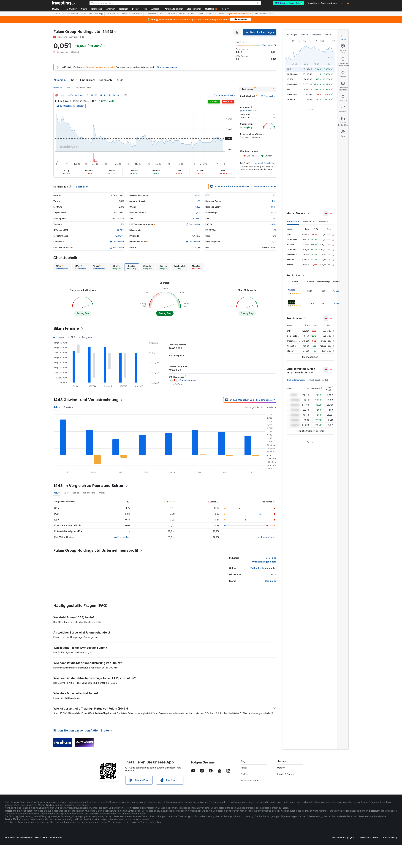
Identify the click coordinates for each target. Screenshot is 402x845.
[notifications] (342, 2)
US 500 (290, 79)
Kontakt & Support (286, 774)
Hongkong (270, 581)
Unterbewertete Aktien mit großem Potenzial (301, 370)
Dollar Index (292, 94)
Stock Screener (194, 9)
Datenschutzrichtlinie (368, 837)
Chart (72, 80)
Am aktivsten (293, 221)
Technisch (105, 80)
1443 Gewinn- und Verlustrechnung (86, 399)
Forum (119, 80)
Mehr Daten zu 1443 (265, 186)
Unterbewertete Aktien (263, 14)
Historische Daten (83, 88)
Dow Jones (292, 84)
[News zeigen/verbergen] (125, 95)
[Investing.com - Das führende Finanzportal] (64, 3)
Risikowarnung (390, 837)
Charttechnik (65, 257)
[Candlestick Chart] (56, 95)
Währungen (292, 35)
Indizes (304, 35)
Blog (243, 761)
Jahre (56, 407)
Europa (191, 14)
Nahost (200, 14)
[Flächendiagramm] (62, 95)
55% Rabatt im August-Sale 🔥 (288, 3)
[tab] (62, 267)
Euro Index (291, 99)
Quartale (68, 407)
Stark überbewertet (318, 380)
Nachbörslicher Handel (132, 14)
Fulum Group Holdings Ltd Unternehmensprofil (95, 550)
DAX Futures (292, 74)
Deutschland (86, 14)
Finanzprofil (87, 80)
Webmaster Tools (250, 780)
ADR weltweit (150, 14)
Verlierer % (323, 221)
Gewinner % (308, 221)
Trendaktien (294, 318)
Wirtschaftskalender (174, 9)
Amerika (181, 14)
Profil (68, 88)
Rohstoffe (316, 35)
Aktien (57, 14)
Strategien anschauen (167, 67)
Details (336, 291)
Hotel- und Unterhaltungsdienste (264, 560)
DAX (289, 69)
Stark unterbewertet (296, 380)
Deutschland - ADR (167, 14)
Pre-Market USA (113, 14)
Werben (281, 767)
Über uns (281, 761)
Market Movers (296, 213)
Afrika (221, 14)
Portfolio (245, 774)
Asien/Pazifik (210, 14)
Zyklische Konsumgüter (263, 568)
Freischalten (123, 537)
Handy (244, 767)
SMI (288, 89)
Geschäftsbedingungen (343, 837)
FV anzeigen (267, 45)
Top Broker (293, 275)
